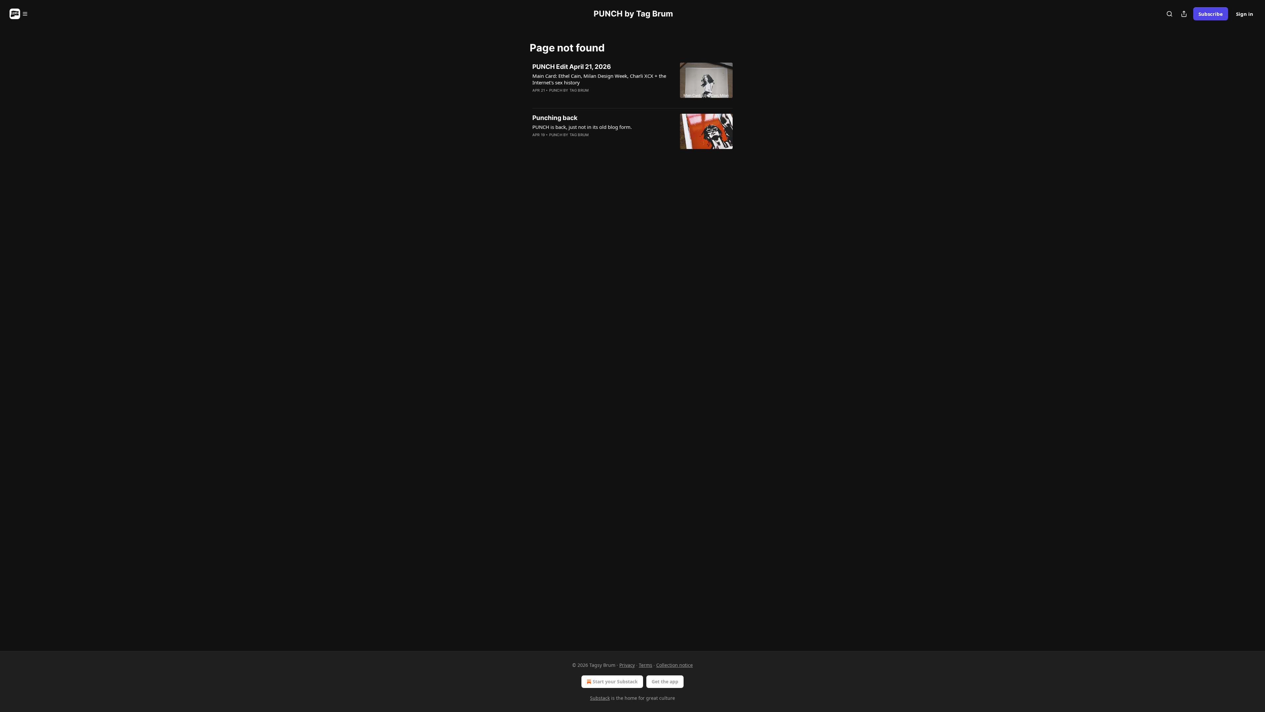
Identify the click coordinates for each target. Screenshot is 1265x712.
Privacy (627, 665)
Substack (600, 698)
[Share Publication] (1184, 13)
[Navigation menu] (18, 13)
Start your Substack (615, 681)
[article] (632, 82)
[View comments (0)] (580, 99)
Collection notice (674, 665)
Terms (645, 665)
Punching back (554, 118)
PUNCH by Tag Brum (569, 90)
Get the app (665, 681)
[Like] (536, 99)
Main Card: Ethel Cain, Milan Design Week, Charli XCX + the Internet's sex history (599, 79)
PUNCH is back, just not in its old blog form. (582, 127)
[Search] (1169, 13)
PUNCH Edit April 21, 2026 (571, 67)
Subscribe (1210, 14)
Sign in (1244, 14)
